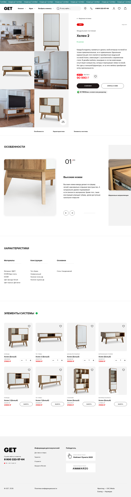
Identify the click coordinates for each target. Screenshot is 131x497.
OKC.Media (111, 488)
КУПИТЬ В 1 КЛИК (112, 85)
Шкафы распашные (73, 354)
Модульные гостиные (85, 18)
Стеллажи (70, 397)
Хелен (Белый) (10, 357)
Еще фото (63, 122)
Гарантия (37, 457)
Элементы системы (81, 131)
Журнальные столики (106, 354)
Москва (85, 8)
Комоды (7, 354)
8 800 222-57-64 (102, 8)
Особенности (39, 131)
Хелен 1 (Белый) (42, 400)
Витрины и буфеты (105, 397)
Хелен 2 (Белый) (42, 357)
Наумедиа (108, 491)
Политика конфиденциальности (46, 488)
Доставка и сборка (40, 452)
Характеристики (59, 131)
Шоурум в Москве (40, 466)
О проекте (38, 461)
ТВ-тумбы (39, 354)
